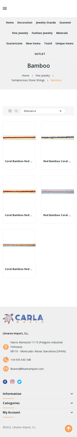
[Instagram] (12, 381)
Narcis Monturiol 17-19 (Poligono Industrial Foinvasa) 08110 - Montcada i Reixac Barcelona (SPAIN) (38, 347)
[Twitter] (19, 381)
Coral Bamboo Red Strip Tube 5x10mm (19, 161)
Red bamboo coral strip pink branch (57, 215)
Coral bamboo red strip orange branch (19, 269)
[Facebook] (5, 381)
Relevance (43, 111)
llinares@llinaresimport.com (27, 369)
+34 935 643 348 (20, 359)
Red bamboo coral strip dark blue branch (57, 161)
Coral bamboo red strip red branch (19, 215)
